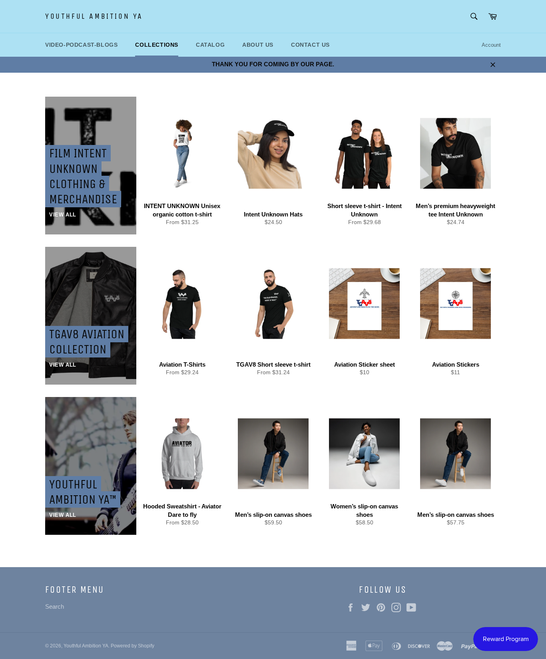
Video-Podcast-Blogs (81, 45)
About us (257, 45)
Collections (156, 45)
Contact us (310, 45)
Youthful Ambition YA (94, 16)
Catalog (210, 45)
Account (491, 45)
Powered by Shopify (132, 646)
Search (54, 606)
